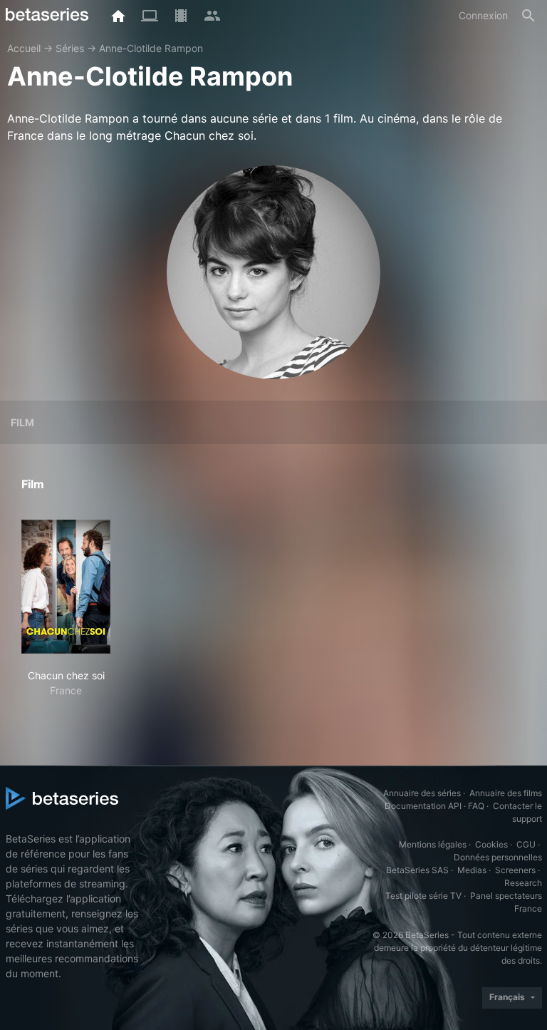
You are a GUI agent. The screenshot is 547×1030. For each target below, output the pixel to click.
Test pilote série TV (423, 895)
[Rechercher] (528, 15)
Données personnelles (498, 857)
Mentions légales (433, 844)
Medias (471, 870)
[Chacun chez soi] (65, 587)
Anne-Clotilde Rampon (151, 48)
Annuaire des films (505, 793)
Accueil (24, 48)
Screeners (515, 870)
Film (22, 422)
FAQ (476, 805)
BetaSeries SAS (417, 870)
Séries (70, 48)
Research (523, 882)
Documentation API (423, 805)
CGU (526, 844)
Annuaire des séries (422, 793)
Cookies (491, 844)
